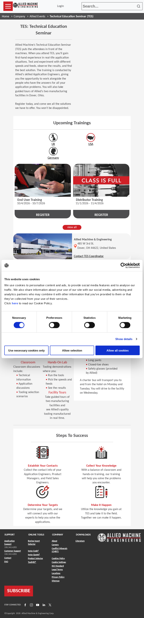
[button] (8, 6)
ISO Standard (58, 566)
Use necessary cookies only (26, 350)
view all (72, 227)
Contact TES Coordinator (89, 256)
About (54, 541)
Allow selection (72, 350)
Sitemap (55, 581)
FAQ (6, 562)
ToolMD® (32, 562)
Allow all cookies (117, 350)
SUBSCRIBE (18, 591)
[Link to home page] (25, 6)
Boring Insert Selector (34, 542)
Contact (7, 558)
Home (5, 16)
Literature (80, 541)
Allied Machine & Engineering (93, 239)
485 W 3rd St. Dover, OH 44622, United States (96, 245)
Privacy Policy (58, 577)
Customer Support (12, 551)
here (15, 303)
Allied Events (37, 16)
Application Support (9, 542)
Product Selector (35, 558)
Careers (55, 545)
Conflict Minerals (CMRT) (59, 550)
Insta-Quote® (34, 554)
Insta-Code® (33, 551)
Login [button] (61, 6)
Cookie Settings (59, 562)
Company (19, 16)
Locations (56, 573)
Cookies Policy (58, 558)
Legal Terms (57, 570)
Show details (123, 339)
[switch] (54, 325)
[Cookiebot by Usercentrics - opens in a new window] (123, 265)
